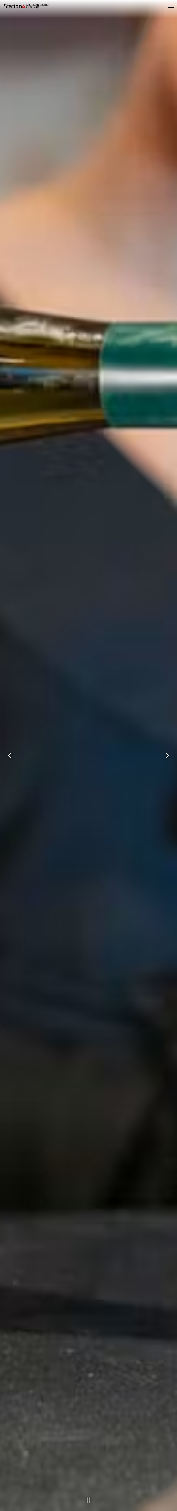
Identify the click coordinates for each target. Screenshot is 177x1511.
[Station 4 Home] (26, 5)
